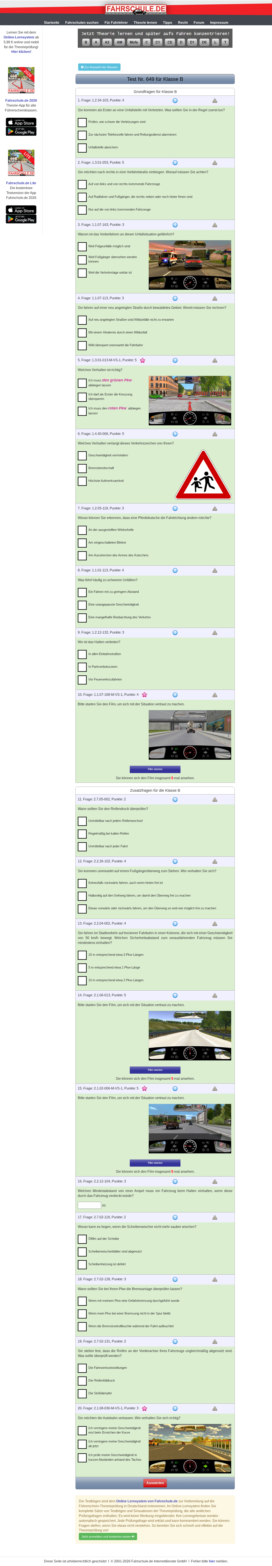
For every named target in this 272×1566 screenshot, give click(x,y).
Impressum (219, 22)
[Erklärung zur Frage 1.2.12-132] (175, 632)
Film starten (155, 769)
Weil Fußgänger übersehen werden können (112, 259)
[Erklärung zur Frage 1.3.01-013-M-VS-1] (175, 360)
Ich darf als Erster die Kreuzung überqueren (110, 396)
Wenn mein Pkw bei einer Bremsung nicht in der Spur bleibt (129, 1313)
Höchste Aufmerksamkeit (106, 480)
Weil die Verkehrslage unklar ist (110, 272)
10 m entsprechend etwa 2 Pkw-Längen (115, 980)
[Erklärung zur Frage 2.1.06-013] (175, 995)
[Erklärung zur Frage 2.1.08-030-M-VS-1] (175, 1408)
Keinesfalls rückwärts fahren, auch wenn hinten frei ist (125, 882)
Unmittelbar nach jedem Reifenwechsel (115, 820)
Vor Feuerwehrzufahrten (105, 679)
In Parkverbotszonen (102, 666)
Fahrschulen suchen (82, 22)
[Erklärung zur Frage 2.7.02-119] (175, 1217)
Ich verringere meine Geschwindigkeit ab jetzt (114, 1443)
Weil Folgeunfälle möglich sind (109, 246)
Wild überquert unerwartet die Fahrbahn (115, 345)
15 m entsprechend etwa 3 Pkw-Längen (115, 954)
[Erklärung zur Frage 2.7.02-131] (175, 1341)
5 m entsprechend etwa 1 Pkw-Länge (114, 967)
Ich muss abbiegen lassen (110, 382)
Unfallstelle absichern (103, 147)
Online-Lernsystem (19, 37)
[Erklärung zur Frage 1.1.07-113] (175, 298)
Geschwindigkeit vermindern (108, 455)
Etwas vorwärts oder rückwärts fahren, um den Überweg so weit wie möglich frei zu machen (152, 908)
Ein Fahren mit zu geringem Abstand (113, 591)
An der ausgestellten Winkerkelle (111, 529)
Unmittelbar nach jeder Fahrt (108, 846)
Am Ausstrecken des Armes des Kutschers (118, 555)
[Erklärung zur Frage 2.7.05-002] (175, 799)
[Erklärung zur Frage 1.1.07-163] (175, 225)
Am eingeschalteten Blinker (107, 542)
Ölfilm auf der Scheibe (103, 1238)
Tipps (167, 22)
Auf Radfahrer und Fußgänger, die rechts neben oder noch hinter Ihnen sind (140, 196)
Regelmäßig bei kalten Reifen (108, 833)
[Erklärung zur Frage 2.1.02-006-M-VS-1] (175, 1088)
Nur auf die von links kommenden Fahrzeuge (119, 209)
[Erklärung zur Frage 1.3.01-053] (175, 163)
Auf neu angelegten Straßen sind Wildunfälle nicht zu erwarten (131, 319)
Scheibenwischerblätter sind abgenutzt (115, 1251)
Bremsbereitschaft (101, 468)
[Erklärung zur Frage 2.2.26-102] (175, 861)
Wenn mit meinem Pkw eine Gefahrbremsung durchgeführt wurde (133, 1300)
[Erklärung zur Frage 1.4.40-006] (175, 434)
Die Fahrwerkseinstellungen (107, 1367)
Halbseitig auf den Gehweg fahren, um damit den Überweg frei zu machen (139, 895)
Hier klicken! (21, 51)
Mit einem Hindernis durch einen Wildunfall (117, 332)
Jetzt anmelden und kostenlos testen (107, 1536)
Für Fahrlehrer (116, 22)
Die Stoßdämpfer (100, 1393)
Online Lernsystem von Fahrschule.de (147, 1501)
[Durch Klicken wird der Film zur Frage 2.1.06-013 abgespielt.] (190, 1035)
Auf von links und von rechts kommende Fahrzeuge (124, 184)
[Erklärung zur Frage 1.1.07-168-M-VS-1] (175, 695)
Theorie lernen (145, 22)
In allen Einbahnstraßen (104, 654)
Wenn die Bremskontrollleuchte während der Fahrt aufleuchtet (131, 1326)
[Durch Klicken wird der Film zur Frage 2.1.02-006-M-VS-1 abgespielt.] (190, 1128)
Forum (199, 22)
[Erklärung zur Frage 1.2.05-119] (175, 508)
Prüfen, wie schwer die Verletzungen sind (116, 122)
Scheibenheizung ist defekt (107, 1264)
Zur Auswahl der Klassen (101, 67)
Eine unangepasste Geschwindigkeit (113, 604)
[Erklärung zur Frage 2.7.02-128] (175, 1279)
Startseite (51, 22)
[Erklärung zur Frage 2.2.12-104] (175, 1181)
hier (212, 1561)
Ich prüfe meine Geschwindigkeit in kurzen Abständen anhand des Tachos (114, 1457)
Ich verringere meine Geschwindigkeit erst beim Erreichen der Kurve (114, 1430)
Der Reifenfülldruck (101, 1380)
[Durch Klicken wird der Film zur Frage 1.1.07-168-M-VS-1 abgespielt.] (190, 735)
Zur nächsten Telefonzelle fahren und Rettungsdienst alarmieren (132, 134)
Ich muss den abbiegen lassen (114, 410)
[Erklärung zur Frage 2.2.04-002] (175, 923)
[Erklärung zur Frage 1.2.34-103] (175, 100)
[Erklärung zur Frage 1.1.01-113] (175, 570)
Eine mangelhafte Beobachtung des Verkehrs (119, 617)
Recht (183, 22)
